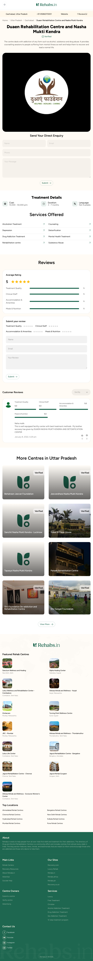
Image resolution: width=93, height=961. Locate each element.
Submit (45, 183)
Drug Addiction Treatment (58, 912)
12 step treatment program (58, 920)
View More (45, 624)
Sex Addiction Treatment (57, 916)
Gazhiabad (29, 20)
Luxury (50, 897)
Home (5, 20)
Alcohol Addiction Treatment (59, 908)
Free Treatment (54, 900)
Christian (51, 904)
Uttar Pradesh (16, 20)
